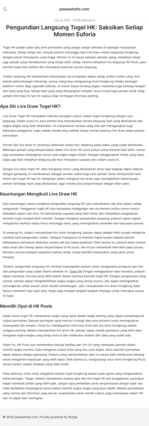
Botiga (72, 417)
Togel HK (75, 271)
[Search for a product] (5, 9)
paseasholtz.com (74, 9)
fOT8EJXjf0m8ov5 (84, 20)
